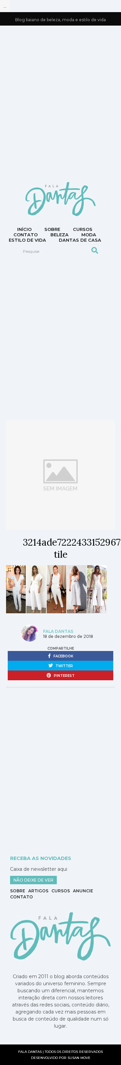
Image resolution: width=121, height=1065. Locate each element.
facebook (62, 656)
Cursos (82, 229)
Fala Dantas (58, 631)
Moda (88, 234)
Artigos (38, 890)
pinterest (64, 676)
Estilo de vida (27, 240)
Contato (21, 896)
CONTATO (25, 234)
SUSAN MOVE (79, 1058)
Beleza (59, 234)
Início (24, 229)
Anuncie (83, 890)
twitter (63, 666)
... (4, 6)
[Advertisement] (60, 103)
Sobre (52, 229)
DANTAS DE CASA (80, 240)
